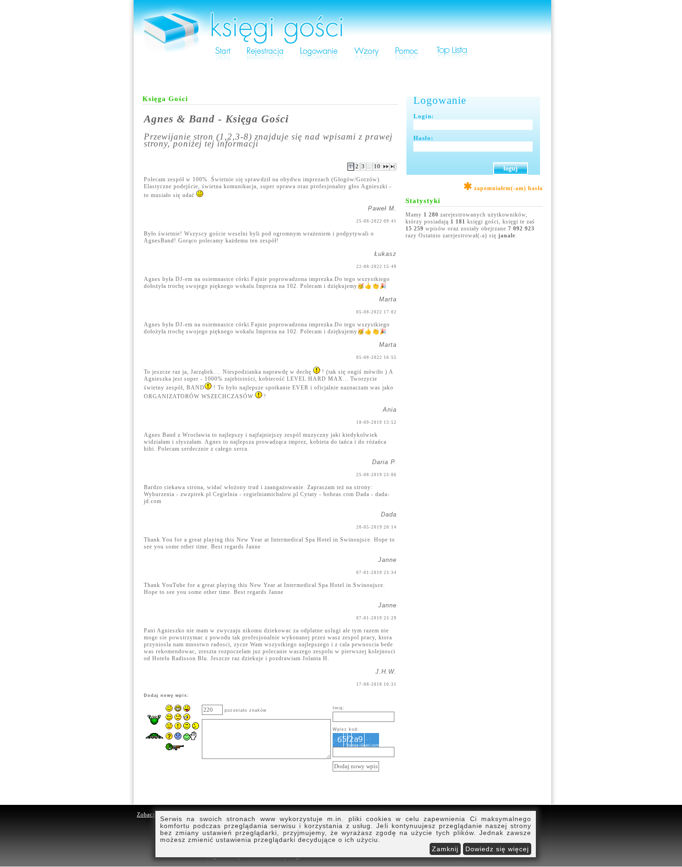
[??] (169, 737)
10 (377, 166)
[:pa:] (190, 738)
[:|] (169, 727)
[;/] (186, 718)
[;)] (169, 718)
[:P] (186, 710)
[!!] (177, 727)
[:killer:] (179, 751)
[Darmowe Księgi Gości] (343, 43)
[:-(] (177, 737)
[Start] (223, 61)
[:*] (191, 727)
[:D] (177, 710)
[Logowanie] (318, 61)
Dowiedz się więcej (497, 849)
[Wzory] (367, 61)
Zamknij (445, 849)
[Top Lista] (452, 61)
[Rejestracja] (265, 61)
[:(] (177, 718)
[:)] (169, 710)
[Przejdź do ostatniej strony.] (393, 169)
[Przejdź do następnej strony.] (386, 169)
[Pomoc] (407, 61)
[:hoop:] (154, 741)
